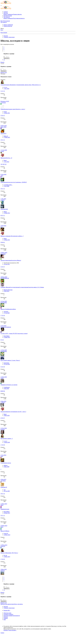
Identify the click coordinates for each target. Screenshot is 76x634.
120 (3, 164)
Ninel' (2, 505)
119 (1, 164)
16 (2, 266)
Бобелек (3, 570)
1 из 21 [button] (2, 63)
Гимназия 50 (4, 487)
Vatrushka (6, 311)
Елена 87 (6, 533)
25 (1, 418)
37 (4, 115)
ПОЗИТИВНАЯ (5, 278)
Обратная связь (7, 613)
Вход (2, 29)
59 (1, 242)
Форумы (6, 13)
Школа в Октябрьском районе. (8, 309)
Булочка (3, 429)
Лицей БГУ (3, 133)
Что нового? (7, 17)
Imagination (6, 362)
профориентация (5, 509)
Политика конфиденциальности (12, 615)
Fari (1, 227)
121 (5, 164)
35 (1, 115)
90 (4, 391)
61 (4, 242)
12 (4, 139)
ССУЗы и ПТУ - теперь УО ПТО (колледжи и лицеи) (14, 333)
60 (2, 242)
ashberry (6, 465)
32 (4, 493)
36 (2, 115)
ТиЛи (2, 378)
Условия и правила (8, 614)
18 (2, 315)
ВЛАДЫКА (7, 336)
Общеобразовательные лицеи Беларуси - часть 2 (13, 109)
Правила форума (17, 14)
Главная (6, 11)
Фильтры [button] (3, 73)
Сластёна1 (3, 102)
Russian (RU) (7, 610)
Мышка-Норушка (8, 289)
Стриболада (7, 387)
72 (2, 91)
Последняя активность (19, 18)
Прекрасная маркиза (6, 327)
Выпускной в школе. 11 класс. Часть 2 (10, 360)
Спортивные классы (6, 462)
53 (4, 366)
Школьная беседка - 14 (6, 157)
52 (2, 366)
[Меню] (1, 5)
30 (1, 493)
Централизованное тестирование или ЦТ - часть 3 (13, 411)
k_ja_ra (5, 87)
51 (1, 366)
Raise (2, 527)
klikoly (5, 211)
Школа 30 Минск (5, 531)
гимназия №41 (4, 209)
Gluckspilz (3, 253)
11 (2, 139)
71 (1, 91)
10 (1, 139)
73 (4, 91)
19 (4, 315)
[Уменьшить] (8, 587)
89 (2, 391)
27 (4, 418)
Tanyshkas (3, 480)
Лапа (2, 175)
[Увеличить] (7, 587)
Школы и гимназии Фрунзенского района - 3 (12, 236)
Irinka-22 (6, 136)
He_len (5, 555)
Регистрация (4, 32)
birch (2, 456)
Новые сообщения (8, 14)
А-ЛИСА (3, 402)
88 (1, 391)
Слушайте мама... (8, 184)
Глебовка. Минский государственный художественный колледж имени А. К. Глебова (22, 287)
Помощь (6, 617)
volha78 (2, 200)
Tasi (4, 489)
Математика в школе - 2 (7, 438)
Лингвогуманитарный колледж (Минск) (11, 260)
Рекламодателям (8, 15)
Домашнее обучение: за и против (9, 384)
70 (2, 215)
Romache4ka (4, 302)
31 (2, 493)
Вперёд (2, 62)
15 (1, 266)
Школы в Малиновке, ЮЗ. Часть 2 (9, 552)
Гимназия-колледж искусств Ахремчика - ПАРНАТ (14, 182)
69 (1, 215)
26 (2, 418)
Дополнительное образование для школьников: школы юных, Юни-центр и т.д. (21, 84)
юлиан (2, 151)
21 (4, 59)
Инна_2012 (3, 127)
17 (4, 266)
